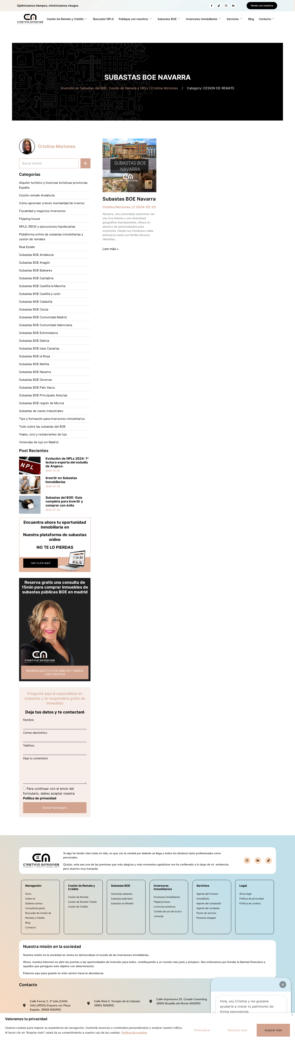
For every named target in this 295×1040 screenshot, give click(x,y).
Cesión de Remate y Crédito (65, 19)
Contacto (265, 19)
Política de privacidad (39, 798)
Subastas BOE (167, 19)
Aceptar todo (273, 1030)
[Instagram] (226, 5)
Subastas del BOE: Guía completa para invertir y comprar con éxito (64, 501)
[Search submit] (85, 163)
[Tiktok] (268, 860)
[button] (282, 984)
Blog (251, 19)
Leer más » (110, 249)
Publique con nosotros (133, 19)
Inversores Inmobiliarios (201, 19)
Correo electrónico (35, 732)
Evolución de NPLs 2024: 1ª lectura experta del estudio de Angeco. (67, 462)
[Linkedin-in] (233, 5)
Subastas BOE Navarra (129, 199)
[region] (147, 1026)
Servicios (233, 19)
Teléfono (28, 745)
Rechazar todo (237, 1030)
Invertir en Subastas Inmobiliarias (61, 480)
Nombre (28, 719)
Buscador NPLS (103, 19)
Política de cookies (134, 1032)
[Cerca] (292, 1015)
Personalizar (202, 1030)
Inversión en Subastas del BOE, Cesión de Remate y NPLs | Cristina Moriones (119, 88)
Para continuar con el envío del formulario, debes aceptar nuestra (49, 793)
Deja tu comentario (35, 758)
